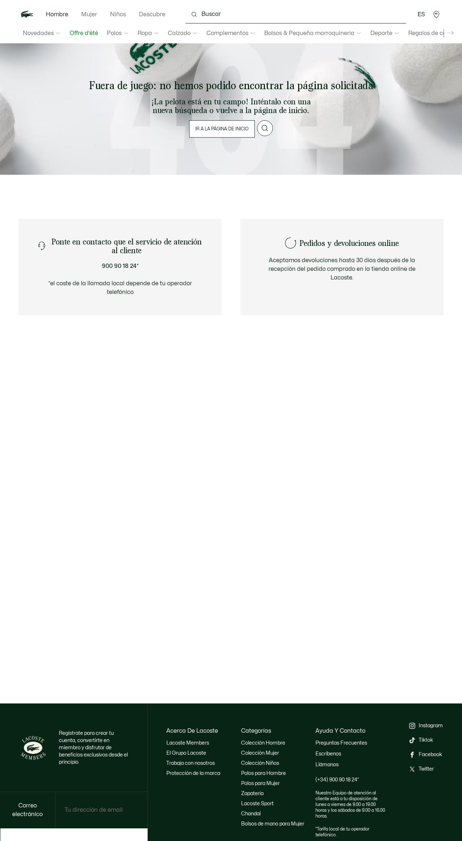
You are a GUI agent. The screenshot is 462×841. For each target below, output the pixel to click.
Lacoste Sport (257, 803)
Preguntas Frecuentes (341, 743)
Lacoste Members (187, 743)
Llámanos (327, 764)
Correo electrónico (27, 810)
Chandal (251, 813)
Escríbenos (328, 753)
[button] (436, 14)
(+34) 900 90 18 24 (337, 779)
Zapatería (252, 793)
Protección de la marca (193, 773)
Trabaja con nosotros (190, 763)
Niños (118, 14)
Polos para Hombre (263, 773)
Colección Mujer (260, 753)
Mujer (89, 14)
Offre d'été (84, 33)
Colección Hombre (263, 743)
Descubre (152, 14)
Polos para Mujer (260, 783)
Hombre (57, 14)
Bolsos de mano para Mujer (272, 824)
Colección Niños (260, 763)
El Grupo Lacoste (186, 753)
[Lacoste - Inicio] (27, 14)
